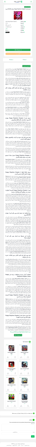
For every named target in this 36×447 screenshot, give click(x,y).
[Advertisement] (18, 41)
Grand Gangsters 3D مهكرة (11, 353)
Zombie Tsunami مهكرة (11, 401)
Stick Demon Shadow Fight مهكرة (11, 369)
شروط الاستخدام (9, 445)
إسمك (33, 432)
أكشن (6, 28)
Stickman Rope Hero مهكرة (24, 353)
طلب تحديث (17, 53)
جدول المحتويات (26, 66)
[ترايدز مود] (18, 2)
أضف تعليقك (32, 423)
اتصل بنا (19, 445)
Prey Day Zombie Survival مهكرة (24, 402)
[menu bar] (31, 2)
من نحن (22, 445)
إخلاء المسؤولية (15, 445)
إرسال (33, 436)
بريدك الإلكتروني (15, 432)
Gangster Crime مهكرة (11, 384)
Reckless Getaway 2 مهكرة (24, 385)
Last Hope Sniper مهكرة (24, 368)
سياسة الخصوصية (27, 445)
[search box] (5, 2)
